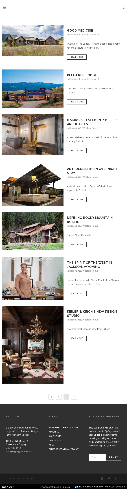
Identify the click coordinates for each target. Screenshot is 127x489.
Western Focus (90, 128)
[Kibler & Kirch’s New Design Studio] (33, 345)
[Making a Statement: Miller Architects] (33, 134)
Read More (76, 57)
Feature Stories (77, 34)
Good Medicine (80, 30)
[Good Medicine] (33, 40)
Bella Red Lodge (82, 75)
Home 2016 (93, 34)
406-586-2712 (13, 448)
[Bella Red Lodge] (33, 88)
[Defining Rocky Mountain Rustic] (33, 231)
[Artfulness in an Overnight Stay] (33, 184)
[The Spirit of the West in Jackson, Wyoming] (33, 278)
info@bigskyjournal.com (19, 451)
